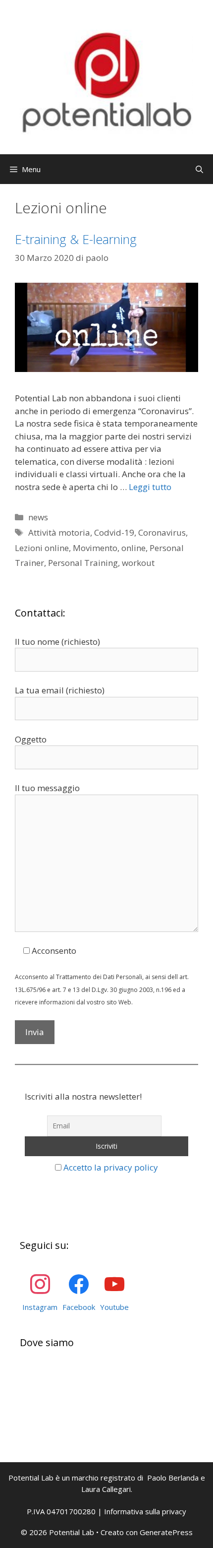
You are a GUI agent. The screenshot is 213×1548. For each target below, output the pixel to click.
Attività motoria (59, 532)
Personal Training (83, 562)
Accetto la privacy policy (110, 1167)
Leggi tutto (150, 487)
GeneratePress (166, 1532)
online (133, 548)
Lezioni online (42, 548)
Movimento (95, 548)
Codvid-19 (114, 532)
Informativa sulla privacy (145, 1511)
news (38, 517)
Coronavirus (162, 532)
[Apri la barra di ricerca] (199, 169)
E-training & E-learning (76, 239)
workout (138, 562)
